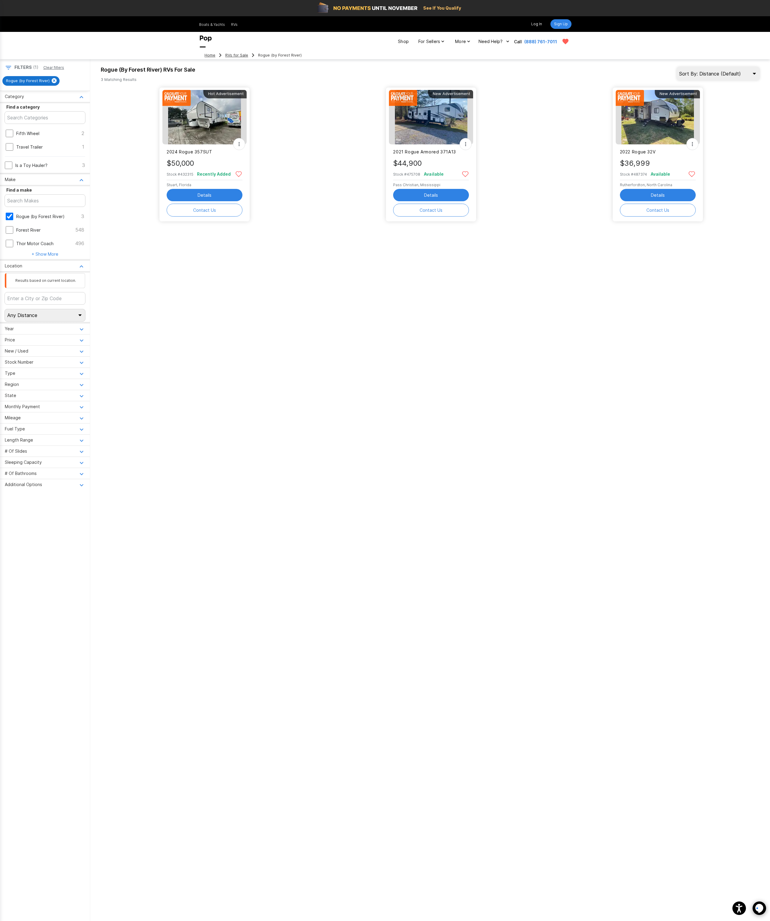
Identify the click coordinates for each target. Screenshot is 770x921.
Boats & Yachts (212, 24)
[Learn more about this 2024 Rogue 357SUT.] (204, 117)
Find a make (19, 190)
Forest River (28, 230)
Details (204, 195)
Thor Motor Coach (35, 243)
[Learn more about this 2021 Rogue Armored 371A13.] (431, 117)
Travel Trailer (29, 146)
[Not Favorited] (238, 173)
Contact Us (204, 210)
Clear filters (53, 67)
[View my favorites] (565, 41)
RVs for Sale (236, 55)
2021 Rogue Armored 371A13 (424, 151)
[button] (739, 908)
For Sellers (429, 41)
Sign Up (561, 24)
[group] (31, 81)
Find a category (23, 106)
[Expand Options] (239, 144)
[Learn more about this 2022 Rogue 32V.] (658, 117)
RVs (234, 24)
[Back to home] (205, 41)
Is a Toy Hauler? (31, 165)
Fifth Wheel (27, 133)
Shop (403, 41)
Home (210, 55)
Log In (536, 24)
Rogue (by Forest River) (40, 216)
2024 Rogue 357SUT (189, 151)
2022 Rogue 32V (638, 151)
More (460, 41)
